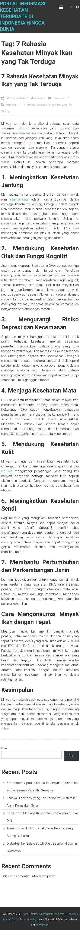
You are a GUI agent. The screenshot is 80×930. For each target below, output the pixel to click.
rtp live (6, 471)
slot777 (23, 128)
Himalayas (33, 919)
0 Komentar (58, 98)
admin (38, 98)
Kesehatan (11, 104)
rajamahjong (19, 199)
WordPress (42, 925)
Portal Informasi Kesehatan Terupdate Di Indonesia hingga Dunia (22, 16)
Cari (4, 748)
